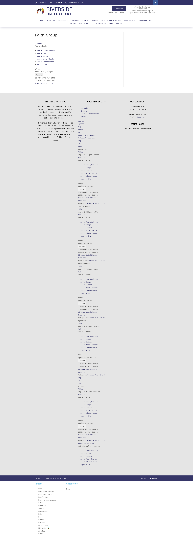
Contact (119, 24)
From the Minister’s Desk (111, 20)
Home (42, 20)
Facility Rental (100, 24)
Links (111, 24)
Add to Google (42, 53)
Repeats (39, 75)
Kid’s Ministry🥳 (43, 528)
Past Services (85, 24)
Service (83, 116)
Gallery (73, 24)
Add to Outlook (42, 56)
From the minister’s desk (47, 500)
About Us (51, 20)
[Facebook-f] (155, 2)
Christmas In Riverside (46, 492)
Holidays (84, 111)
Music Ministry (130, 20)
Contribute (42, 506)
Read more (82, 201)
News (40, 517)
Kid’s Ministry (63, 20)
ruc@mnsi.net (140, 117)
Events (85, 20)
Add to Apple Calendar (45, 59)
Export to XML (42, 64)
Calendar (76, 20)
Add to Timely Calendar (46, 50)
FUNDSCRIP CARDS (146, 20)
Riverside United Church (44, 83)
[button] (41, 46)
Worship (94, 20)
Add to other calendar (45, 62)
